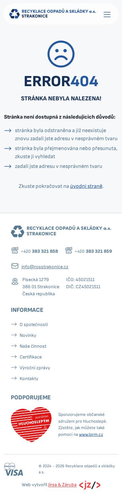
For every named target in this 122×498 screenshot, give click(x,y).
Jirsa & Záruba (62, 485)
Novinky (28, 335)
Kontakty (29, 378)
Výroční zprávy (35, 368)
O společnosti (34, 324)
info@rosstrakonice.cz (44, 267)
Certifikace (31, 357)
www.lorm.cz (91, 434)
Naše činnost (33, 346)
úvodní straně (86, 186)
